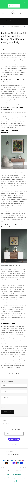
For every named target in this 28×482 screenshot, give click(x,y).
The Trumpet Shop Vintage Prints (13, 465)
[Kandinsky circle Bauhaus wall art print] (14, 263)
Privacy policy (16, 467)
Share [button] (4, 49)
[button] (3, 13)
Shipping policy (10, 470)
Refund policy (8, 467)
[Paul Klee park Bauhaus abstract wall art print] (14, 168)
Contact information (18, 470)
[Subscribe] (21, 433)
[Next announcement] (25, 21)
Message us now (15, 5)
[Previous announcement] (3, 21)
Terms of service (23, 467)
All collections (6, 423)
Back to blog (15, 373)
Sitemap (5, 420)
